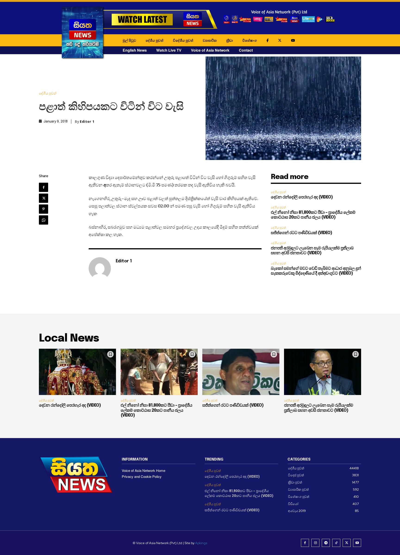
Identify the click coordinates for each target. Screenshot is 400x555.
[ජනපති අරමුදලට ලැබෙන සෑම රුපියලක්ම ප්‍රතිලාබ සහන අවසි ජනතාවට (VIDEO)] (322, 372)
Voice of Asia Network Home (143, 470)
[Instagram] (315, 543)
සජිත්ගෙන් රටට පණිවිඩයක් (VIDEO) (301, 233)
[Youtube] (357, 543)
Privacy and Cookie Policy (142, 476)
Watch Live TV (168, 50)
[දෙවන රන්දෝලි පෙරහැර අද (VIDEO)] (77, 372)
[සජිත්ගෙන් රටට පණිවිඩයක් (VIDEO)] (240, 372)
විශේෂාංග (249, 40)
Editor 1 (87, 121)
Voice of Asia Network (210, 50)
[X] (43, 198)
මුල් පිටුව (129, 40)
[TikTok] (336, 543)
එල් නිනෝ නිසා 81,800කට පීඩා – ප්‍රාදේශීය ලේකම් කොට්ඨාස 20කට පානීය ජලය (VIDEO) (156, 410)
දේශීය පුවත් (154, 40)
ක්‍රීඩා (229, 40)
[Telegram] (326, 543)
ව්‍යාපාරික (210, 40)
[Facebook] (43, 187)
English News (135, 50)
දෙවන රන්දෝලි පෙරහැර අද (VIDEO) (302, 197)
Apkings (201, 543)
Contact (246, 50)
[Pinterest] (43, 209)
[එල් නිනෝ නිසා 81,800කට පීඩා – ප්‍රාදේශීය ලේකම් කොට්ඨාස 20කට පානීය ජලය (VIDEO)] (159, 372)
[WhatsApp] (43, 220)
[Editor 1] (100, 268)
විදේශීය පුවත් (183, 40)
